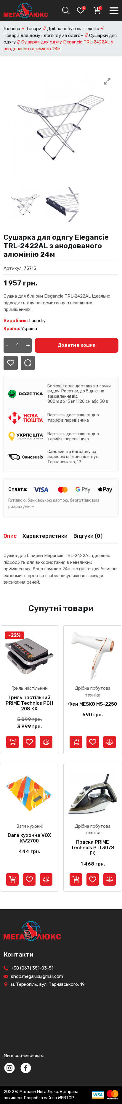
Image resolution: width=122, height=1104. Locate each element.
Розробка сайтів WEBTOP (49, 1097)
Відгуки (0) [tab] (87, 536)
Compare (28, 363)
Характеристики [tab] (45, 536)
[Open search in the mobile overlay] (65, 10)
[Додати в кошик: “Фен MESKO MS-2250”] (76, 742)
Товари (33, 28)
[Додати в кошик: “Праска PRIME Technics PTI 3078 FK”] (76, 879)
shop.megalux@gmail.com (37, 976)
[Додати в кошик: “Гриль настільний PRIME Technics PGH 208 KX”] (12, 742)
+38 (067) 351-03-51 (32, 968)
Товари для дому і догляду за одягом (44, 35)
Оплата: (17, 489)
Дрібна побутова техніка (73, 28)
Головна (12, 28)
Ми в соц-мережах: (24, 1055)
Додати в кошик (76, 345)
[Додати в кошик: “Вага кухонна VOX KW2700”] (12, 879)
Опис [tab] (10, 536)
